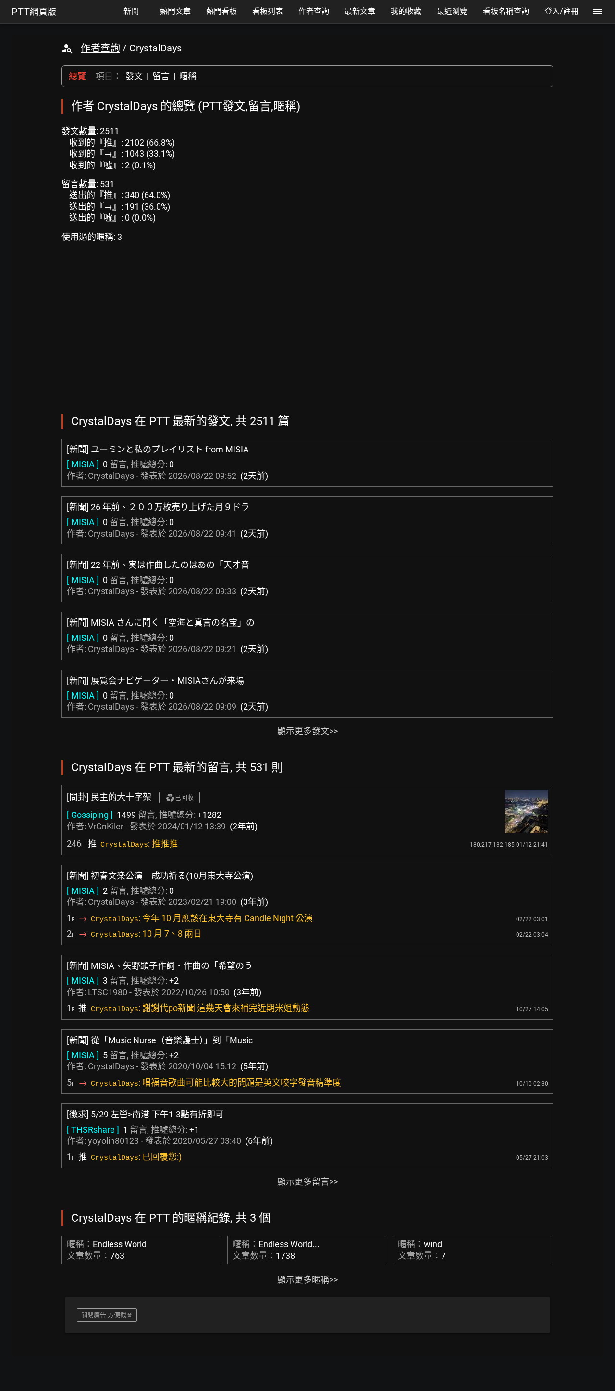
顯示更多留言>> (307, 1182)
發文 (134, 76)
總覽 (77, 76)
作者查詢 (100, 48)
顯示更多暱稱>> (307, 1280)
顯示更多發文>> (307, 731)
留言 (161, 76)
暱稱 (188, 76)
